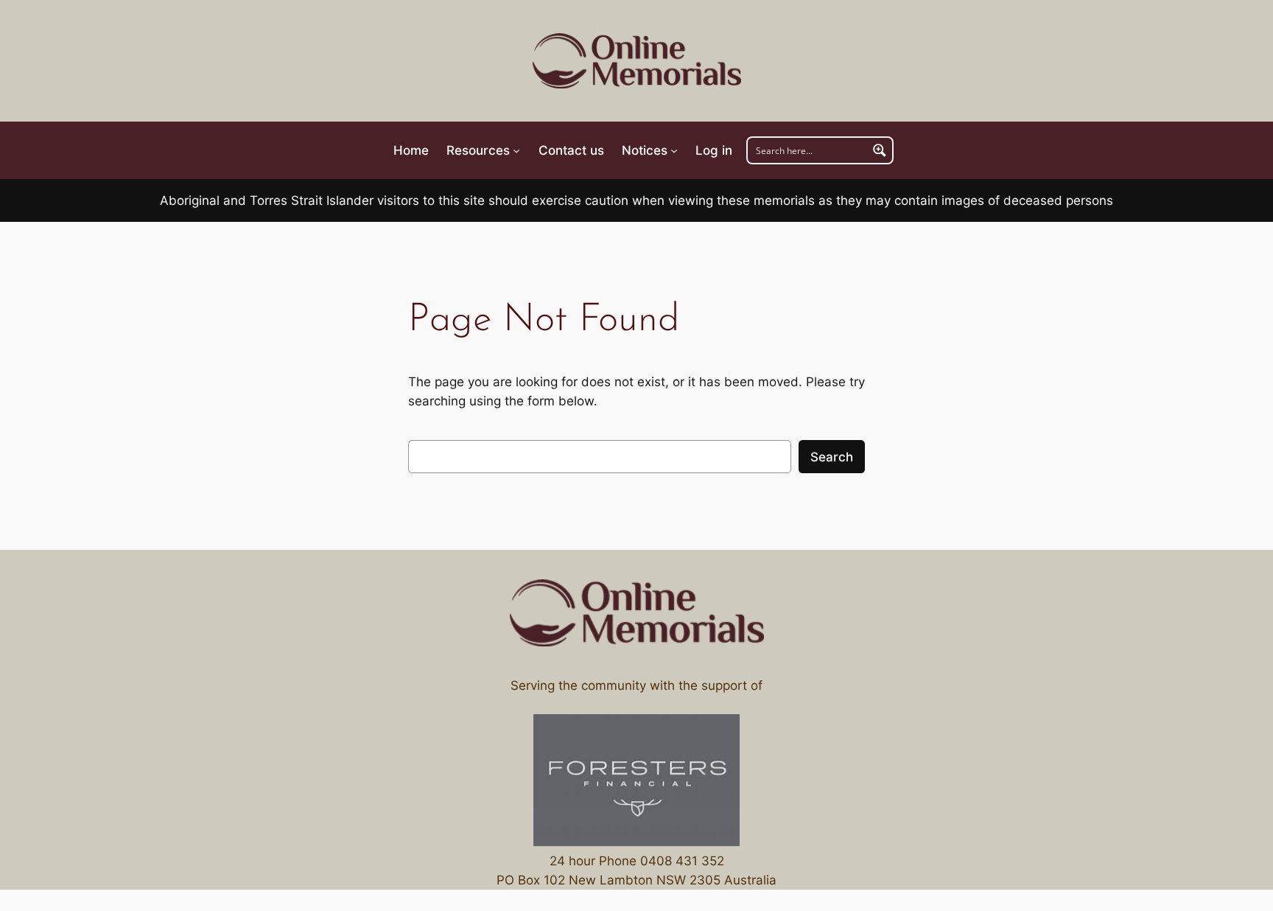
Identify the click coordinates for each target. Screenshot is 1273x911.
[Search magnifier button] (879, 150)
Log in (713, 150)
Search (831, 457)
